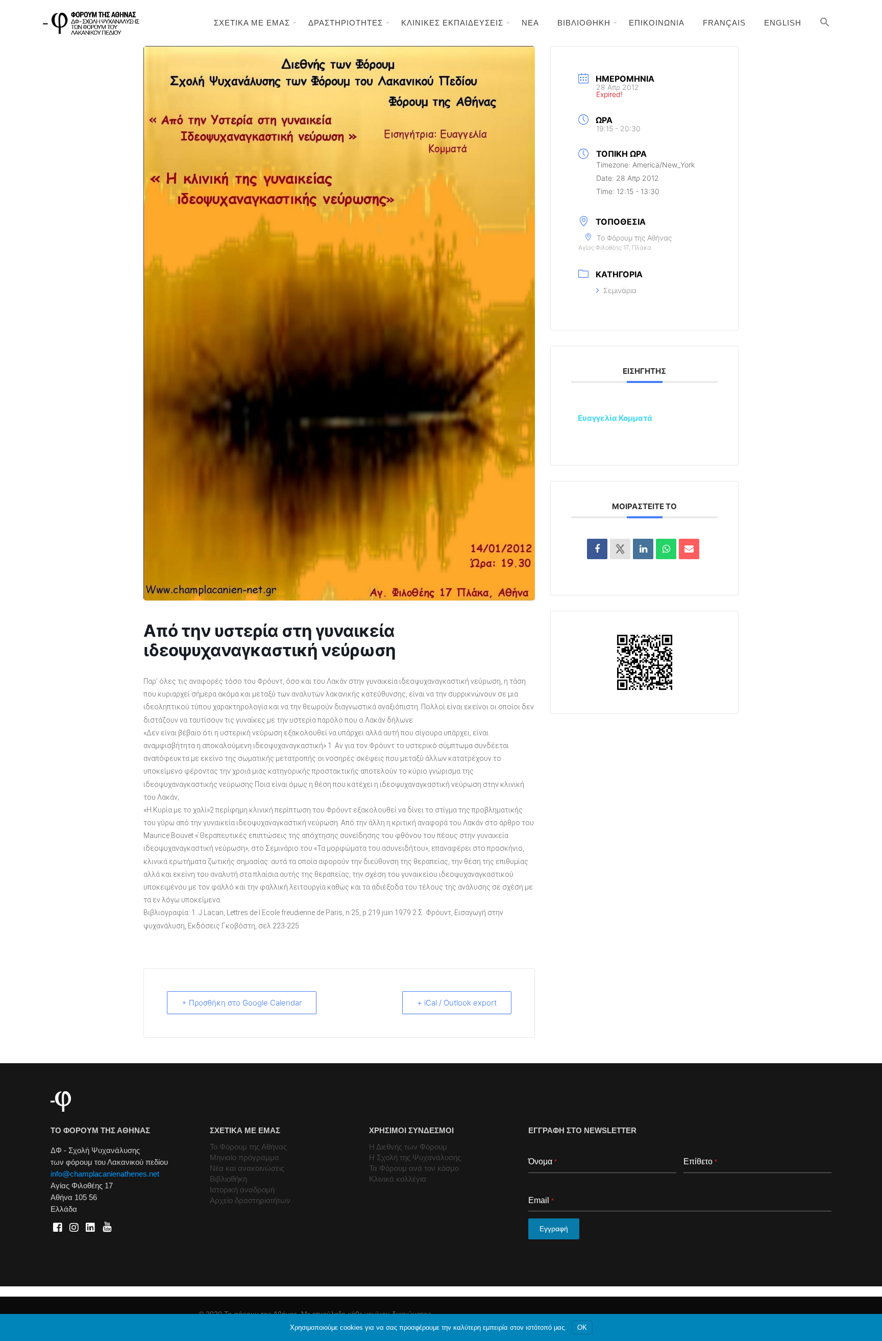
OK (582, 1327)
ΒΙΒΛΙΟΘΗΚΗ (583, 22)
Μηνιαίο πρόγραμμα (244, 1157)
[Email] (689, 549)
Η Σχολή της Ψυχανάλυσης (415, 1157)
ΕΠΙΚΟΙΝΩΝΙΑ (656, 22)
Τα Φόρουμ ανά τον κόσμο (414, 1168)
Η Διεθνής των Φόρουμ (408, 1146)
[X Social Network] (620, 549)
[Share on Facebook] (597, 549)
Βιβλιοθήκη (228, 1179)
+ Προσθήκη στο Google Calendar (242, 1003)
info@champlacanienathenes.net (105, 1173)
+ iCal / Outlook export (457, 1003)
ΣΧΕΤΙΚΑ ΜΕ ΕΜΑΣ (252, 22)
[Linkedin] (643, 549)
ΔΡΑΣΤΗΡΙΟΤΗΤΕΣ (345, 22)
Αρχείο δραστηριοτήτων (250, 1200)
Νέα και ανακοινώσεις (247, 1168)
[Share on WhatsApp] (666, 549)
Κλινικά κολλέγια (397, 1179)
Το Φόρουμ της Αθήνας (248, 1146)
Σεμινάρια (619, 290)
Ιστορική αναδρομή (242, 1189)
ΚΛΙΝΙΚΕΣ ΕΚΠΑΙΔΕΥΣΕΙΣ (452, 22)
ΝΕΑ (530, 22)
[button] (825, 22)
